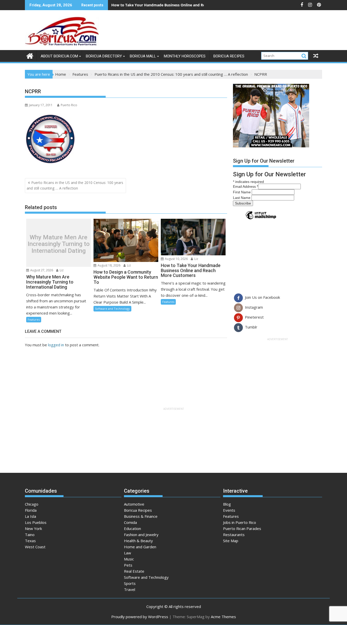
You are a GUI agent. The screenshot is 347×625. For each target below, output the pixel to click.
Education (132, 528)
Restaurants (234, 534)
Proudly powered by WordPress (139, 616)
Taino (30, 534)
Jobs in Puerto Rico (239, 522)
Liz (61, 270)
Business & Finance (140, 516)
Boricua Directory (104, 56)
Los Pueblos (35, 522)
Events (229, 510)
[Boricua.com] (30, 55)
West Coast (35, 546)
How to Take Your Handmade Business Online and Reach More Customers (176, 5)
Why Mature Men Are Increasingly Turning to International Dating (59, 244)
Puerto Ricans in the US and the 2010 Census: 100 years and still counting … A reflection (75, 185)
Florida (31, 510)
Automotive (134, 504)
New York (33, 528)
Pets (128, 565)
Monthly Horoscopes (185, 56)
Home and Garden (140, 546)
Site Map (230, 540)
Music (129, 558)
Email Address (245, 186)
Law (127, 552)
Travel (129, 589)
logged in (56, 344)
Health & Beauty (138, 540)
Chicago (31, 504)
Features (34, 319)
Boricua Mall (143, 56)
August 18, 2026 (108, 265)
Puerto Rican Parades (242, 528)
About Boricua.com (59, 56)
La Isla (30, 516)
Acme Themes (223, 616)
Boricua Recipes (228, 56)
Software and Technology (112, 308)
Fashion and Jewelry (141, 534)
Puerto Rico (69, 105)
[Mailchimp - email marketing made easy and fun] (261, 219)
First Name (242, 192)
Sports (130, 583)
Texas (30, 540)
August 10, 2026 (176, 259)
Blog (227, 504)
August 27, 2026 (41, 270)
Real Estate (134, 571)
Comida (130, 522)
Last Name (242, 198)
